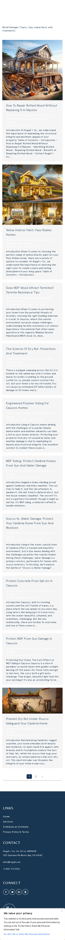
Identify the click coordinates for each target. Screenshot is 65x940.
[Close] (62, 911)
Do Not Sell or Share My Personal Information (27, 934)
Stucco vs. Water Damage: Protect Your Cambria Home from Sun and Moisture (30, 523)
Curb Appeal (38, 115)
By (11, 125)
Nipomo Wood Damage (18, 118)
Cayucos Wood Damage (18, 413)
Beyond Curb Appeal (17, 115)
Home (6, 816)
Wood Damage (24, 243)
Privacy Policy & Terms (16, 832)
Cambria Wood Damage (18, 471)
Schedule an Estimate (16, 826)
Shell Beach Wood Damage (20, 358)
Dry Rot (50, 115)
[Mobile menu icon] (59, 8)
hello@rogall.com (11, 862)
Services (37, 118)
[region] (32, 924)
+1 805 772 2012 (11, 869)
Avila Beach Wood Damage (20, 297)
